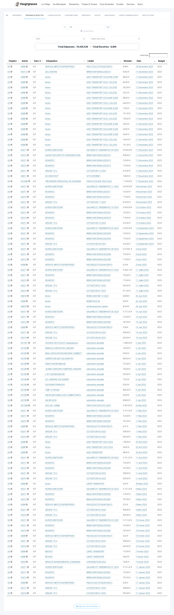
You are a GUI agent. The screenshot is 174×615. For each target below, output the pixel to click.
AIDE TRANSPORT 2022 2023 (99, 442)
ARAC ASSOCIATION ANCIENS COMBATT (63, 353)
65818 (23, 296)
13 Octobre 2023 (143, 207)
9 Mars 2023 (141, 489)
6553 (23, 562)
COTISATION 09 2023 (96, 244)
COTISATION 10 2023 (96, 223)
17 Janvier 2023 (143, 567)
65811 (23, 176)
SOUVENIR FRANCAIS (55, 384)
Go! (108, 27)
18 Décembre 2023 (144, 66)
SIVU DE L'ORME (52, 405)
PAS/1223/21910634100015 (99, 66)
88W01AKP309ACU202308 (98, 254)
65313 (23, 165)
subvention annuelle (95, 343)
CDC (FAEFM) (51, 72)
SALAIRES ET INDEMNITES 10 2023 (102, 207)
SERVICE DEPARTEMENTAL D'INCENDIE (63, 562)
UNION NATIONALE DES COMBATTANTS (63, 395)
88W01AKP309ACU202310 (98, 212)
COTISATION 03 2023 (96, 510)
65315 (23, 155)
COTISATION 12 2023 (96, 171)
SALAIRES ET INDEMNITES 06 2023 (102, 311)
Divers (48, 77)
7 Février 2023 (142, 551)
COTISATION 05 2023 (96, 431)
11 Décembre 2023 (144, 72)
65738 (23, 348)
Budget (161, 61)
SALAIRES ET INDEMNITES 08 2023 (102, 249)
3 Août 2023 (141, 249)
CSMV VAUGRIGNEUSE (55, 364)
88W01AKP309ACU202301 (98, 572)
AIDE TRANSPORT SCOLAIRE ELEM (102, 77)
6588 (23, 66)
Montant (128, 61)
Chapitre (13, 61)
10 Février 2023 (143, 520)
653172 (24, 72)
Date (139, 61)
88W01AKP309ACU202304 (98, 463)
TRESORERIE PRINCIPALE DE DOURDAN (63, 181)
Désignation (51, 61)
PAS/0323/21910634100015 (99, 504)
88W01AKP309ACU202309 (98, 233)
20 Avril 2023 (141, 442)
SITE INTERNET (93, 176)
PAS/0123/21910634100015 (99, 583)
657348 (24, 181)
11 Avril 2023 (141, 457)
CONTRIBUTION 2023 (96, 562)
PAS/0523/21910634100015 (99, 426)
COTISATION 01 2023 (96, 588)
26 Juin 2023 (141, 296)
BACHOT (49, 551)
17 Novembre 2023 (144, 176)
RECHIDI (49, 556)
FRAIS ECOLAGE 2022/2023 (99, 181)
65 (9, 66)
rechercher (144, 55)
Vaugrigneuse (28, 4)
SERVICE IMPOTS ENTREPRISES (60, 66)
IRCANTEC (50, 160)
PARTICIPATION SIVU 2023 (98, 405)
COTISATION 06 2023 (96, 332)
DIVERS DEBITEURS (54, 150)
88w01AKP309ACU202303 (98, 494)
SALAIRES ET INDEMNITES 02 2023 (102, 520)
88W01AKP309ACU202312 (98, 72)
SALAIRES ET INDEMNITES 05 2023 (102, 410)
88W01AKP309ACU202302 (98, 525)
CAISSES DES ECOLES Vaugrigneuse (61, 343)
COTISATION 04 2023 (96, 473)
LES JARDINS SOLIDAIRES (57, 379)
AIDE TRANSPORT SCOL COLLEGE (101, 82)
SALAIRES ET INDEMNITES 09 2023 (102, 150)
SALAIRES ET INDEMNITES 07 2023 (102, 270)
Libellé (91, 61)
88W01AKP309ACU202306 (98, 317)
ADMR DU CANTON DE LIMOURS (59, 348)
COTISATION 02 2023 (96, 541)
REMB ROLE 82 (93, 301)
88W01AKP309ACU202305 (98, 416)
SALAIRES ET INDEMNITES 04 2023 (102, 457)
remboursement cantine (97, 306)
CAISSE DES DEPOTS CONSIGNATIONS (63, 155)
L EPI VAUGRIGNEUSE (55, 374)
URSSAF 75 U (51, 171)
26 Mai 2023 (141, 405)
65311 (23, 150)
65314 (23, 291)
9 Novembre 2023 (144, 186)
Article (25, 61)
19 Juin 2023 (141, 311)
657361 (24, 343)
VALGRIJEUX (51, 400)
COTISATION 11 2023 (96, 202)
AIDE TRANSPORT (94, 452)
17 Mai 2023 (141, 410)
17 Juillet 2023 (142, 270)
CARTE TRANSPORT (95, 483)
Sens (36, 61)
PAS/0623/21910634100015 (99, 327)
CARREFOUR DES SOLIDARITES (59, 358)
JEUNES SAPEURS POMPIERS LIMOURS (63, 369)
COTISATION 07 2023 (96, 285)
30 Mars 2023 (142, 483)
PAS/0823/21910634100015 (99, 264)
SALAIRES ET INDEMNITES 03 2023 (102, 489)
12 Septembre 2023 (145, 228)
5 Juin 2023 (141, 343)
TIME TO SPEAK (52, 390)
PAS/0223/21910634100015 (99, 536)
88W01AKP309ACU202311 (98, 192)
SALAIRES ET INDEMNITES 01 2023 (102, 567)
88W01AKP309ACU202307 (98, 275)
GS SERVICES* (51, 176)
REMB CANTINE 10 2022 (97, 296)
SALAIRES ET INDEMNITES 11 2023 (102, 186)
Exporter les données (88, 606)
